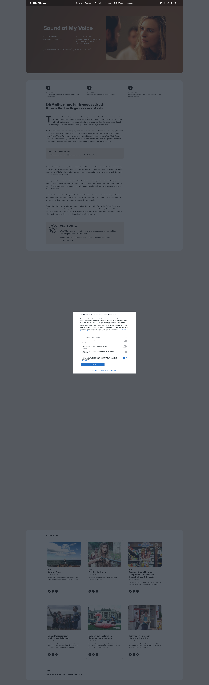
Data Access (104, 370)
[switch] (125, 341)
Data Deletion (95, 370)
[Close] (132, 314)
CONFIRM (93, 364)
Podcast (108, 3)
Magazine (129, 3)
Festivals (98, 3)
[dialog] (104, 342)
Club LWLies (118, 3)
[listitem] (104, 337)
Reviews (79, 3)
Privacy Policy (113, 370)
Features (88, 3)
